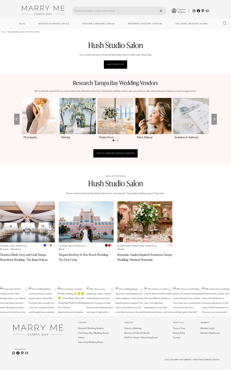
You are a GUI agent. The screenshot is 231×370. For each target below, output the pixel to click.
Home (4, 32)
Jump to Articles (115, 64)
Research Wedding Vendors (91, 328)
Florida (4, 246)
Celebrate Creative (211, 360)
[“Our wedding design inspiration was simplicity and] (130, 301)
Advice (81, 337)
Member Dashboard (210, 333)
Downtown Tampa (127, 246)
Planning (65, 137)
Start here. (160, 193)
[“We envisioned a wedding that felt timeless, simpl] (216, 301)
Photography (30, 137)
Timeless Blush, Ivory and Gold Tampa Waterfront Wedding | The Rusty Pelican (24, 257)
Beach (61, 249)
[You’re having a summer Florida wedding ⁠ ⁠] (72, 301)
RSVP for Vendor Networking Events (141, 337)
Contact (176, 337)
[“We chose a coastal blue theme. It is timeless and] (187, 301)
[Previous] (17, 119)
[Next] (214, 119)
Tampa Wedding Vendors (16, 32)
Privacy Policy (179, 333)
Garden (121, 249)
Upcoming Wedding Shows (90, 342)
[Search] (161, 10)
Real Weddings (18, 246)
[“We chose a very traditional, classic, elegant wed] (101, 301)
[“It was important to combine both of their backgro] (14, 301)
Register (181, 12)
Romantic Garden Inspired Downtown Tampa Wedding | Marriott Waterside (144, 257)
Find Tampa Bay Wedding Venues (93, 333)
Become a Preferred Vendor (137, 333)
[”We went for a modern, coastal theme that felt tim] (158, 301)
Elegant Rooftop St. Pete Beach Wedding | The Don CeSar (84, 257)
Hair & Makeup (144, 137)
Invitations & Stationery (187, 137)
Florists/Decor (106, 137)
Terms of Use (179, 328)
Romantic (4, 249)
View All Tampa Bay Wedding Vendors (115, 153)
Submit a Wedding (132, 328)
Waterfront (15, 249)
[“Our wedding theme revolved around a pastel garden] (43, 301)
